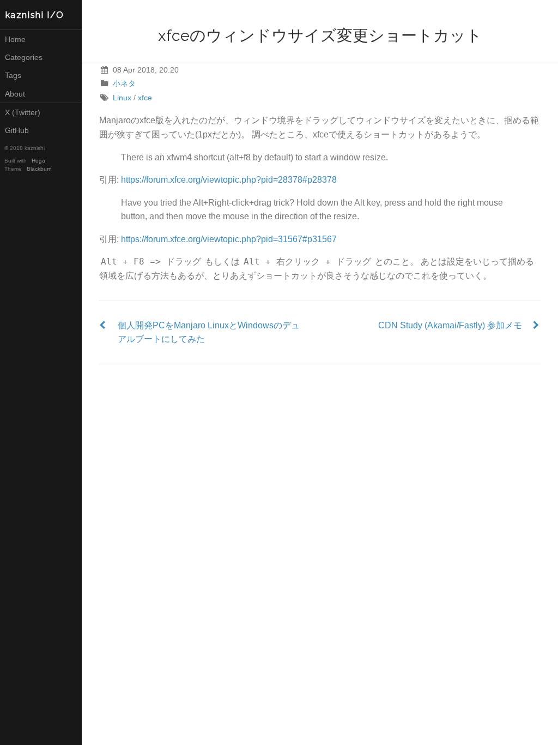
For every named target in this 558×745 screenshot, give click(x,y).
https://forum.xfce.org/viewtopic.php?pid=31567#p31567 (229, 239)
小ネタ (124, 83)
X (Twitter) (22, 112)
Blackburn (39, 169)
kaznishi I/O (34, 15)
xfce (145, 97)
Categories (24, 57)
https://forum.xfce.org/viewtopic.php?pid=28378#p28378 (229, 179)
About (15, 93)
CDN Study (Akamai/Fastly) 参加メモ (450, 325)
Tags (13, 75)
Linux (122, 97)
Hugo (38, 161)
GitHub (17, 130)
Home (15, 39)
